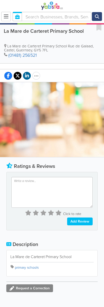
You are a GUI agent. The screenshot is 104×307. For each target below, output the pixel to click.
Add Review (79, 221)
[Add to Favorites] (98, 27)
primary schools (27, 267)
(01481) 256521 (22, 55)
